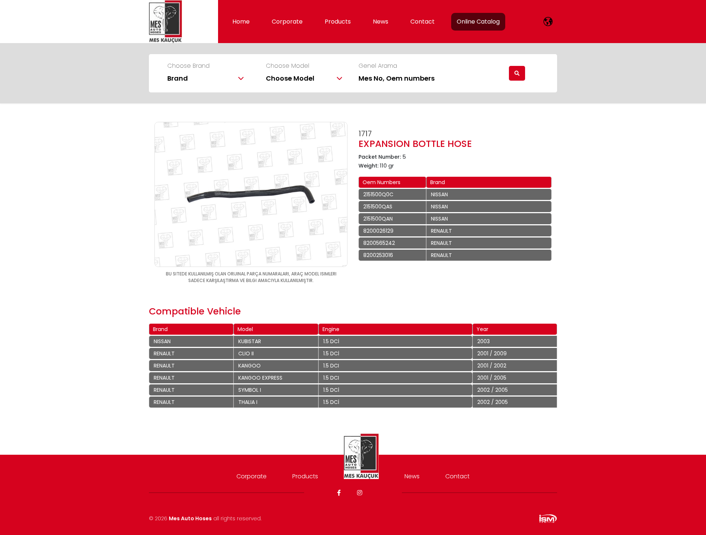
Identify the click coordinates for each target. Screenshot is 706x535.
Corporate (287, 21)
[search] (517, 73)
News (380, 21)
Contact (422, 21)
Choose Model (287, 66)
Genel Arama (378, 66)
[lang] (548, 21)
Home (241, 21)
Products (338, 21)
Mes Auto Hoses (190, 518)
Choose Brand (188, 66)
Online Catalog (478, 21)
